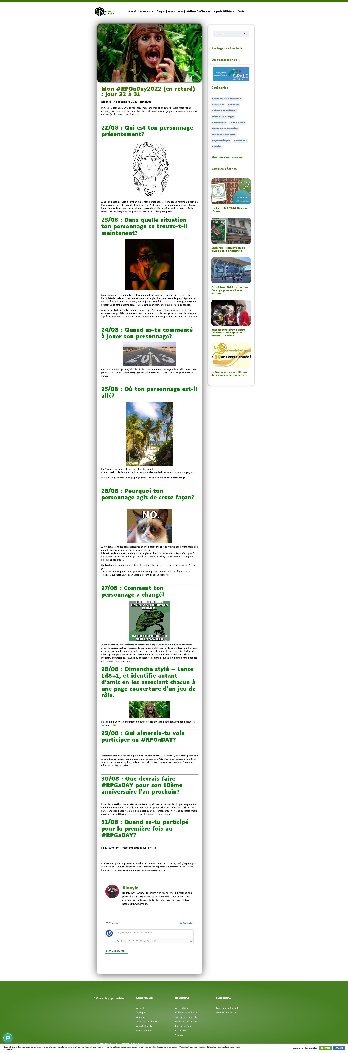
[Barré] (129, 941)
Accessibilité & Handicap (226, 99)
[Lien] (148, 941)
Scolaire (216, 147)
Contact (242, 11)
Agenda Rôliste (223, 11)
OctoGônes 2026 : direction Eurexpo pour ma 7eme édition (229, 290)
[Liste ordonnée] (133, 941)
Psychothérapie (221, 141)
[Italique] (122, 941)
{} (152, 941)
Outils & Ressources (224, 135)
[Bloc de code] (144, 941)
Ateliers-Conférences (198, 11)
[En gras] (118, 941)
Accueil (132, 11)
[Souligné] (125, 941)
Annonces (233, 105)
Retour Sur (240, 141)
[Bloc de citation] (141, 941)
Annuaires (174, 11)
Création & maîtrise (223, 111)
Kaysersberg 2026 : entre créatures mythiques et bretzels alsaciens (228, 333)
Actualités (218, 105)
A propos (145, 11)
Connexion (187, 923)
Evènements (219, 123)
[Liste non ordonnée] (137, 941)
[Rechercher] (245, 34)
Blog (159, 11)
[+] (155, 941)
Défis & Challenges (223, 117)
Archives (145, 102)
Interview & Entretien (225, 129)
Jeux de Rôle (237, 123)
